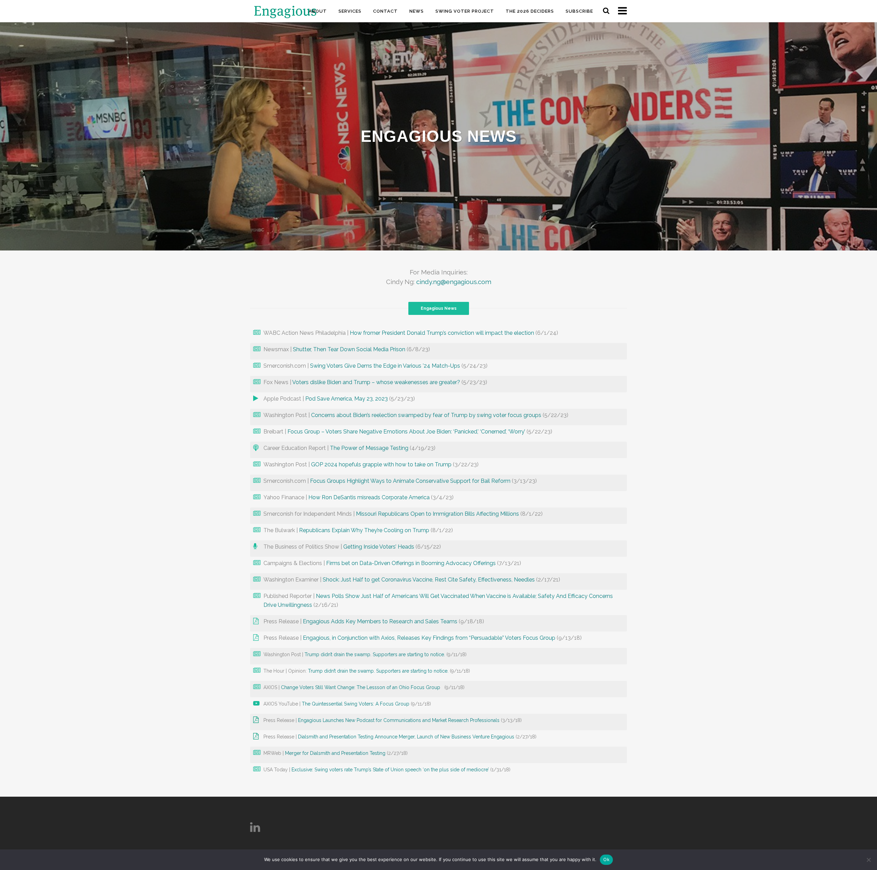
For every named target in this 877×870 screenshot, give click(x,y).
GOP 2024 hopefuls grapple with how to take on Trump (381, 464)
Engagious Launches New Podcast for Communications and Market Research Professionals (398, 720)
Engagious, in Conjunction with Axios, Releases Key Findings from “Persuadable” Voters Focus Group (429, 638)
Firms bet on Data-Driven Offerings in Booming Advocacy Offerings (411, 563)
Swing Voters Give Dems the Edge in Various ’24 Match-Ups (385, 366)
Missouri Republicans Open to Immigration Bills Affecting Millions (437, 514)
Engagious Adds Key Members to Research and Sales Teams (380, 621)
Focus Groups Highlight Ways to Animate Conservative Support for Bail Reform (410, 481)
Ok (606, 859)
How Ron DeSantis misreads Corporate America (369, 497)
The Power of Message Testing (369, 448)
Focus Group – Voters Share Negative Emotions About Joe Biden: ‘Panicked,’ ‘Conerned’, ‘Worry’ (407, 431)
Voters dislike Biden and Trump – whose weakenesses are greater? (376, 382)
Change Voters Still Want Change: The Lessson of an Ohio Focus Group (362, 687)
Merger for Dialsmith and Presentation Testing (335, 753)
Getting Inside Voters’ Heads (378, 546)
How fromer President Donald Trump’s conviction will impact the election (442, 333)
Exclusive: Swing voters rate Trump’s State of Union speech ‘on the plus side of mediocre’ (390, 769)
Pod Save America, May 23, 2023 (347, 398)
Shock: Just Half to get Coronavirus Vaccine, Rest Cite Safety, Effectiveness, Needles (429, 579)
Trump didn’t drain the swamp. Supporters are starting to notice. (375, 654)
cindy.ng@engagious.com (453, 281)
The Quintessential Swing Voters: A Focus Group (355, 704)
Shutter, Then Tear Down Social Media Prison (349, 349)
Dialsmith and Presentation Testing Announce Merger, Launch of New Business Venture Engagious (406, 736)
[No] (868, 859)
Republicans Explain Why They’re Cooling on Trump (364, 530)
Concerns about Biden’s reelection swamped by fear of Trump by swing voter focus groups (426, 415)
